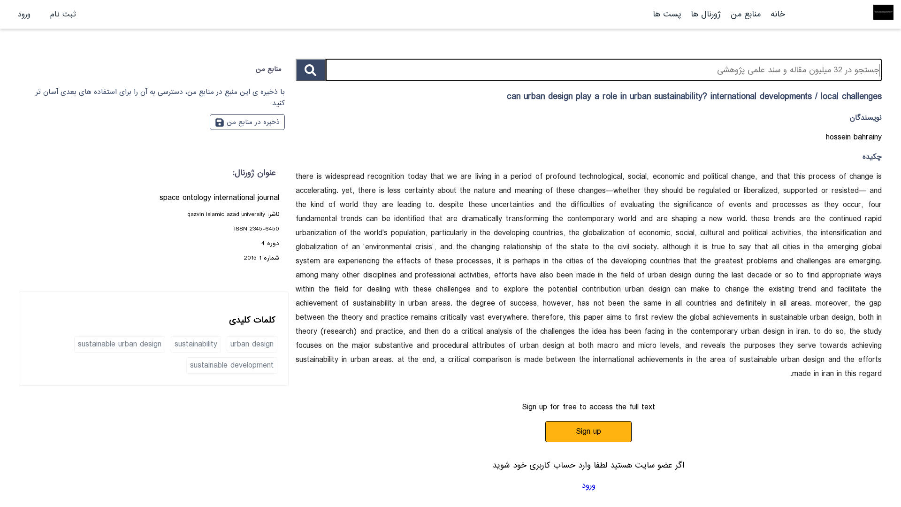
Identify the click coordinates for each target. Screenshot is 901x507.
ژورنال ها (706, 14)
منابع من (744, 14)
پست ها (667, 14)
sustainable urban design (119, 344)
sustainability (196, 344)
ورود (24, 14)
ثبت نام (63, 14)
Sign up (588, 431)
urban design (252, 344)
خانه (778, 14)
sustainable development (232, 365)
